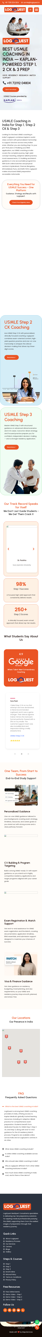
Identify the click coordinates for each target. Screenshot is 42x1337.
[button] (36, 9)
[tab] (21, 1106)
